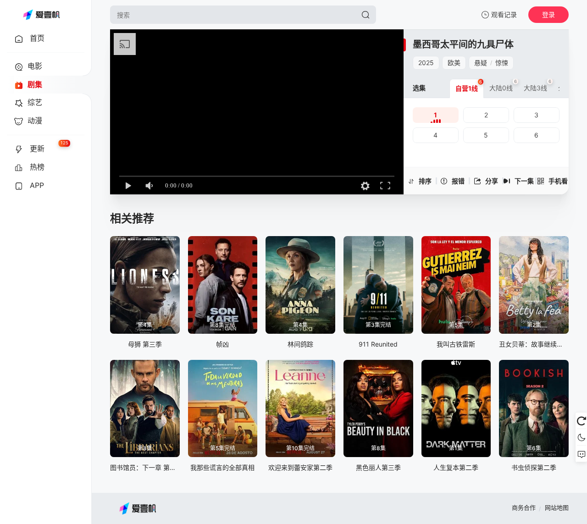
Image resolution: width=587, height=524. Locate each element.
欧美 (454, 62)
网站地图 (557, 507)
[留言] (581, 454)
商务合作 (524, 507)
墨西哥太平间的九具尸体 (463, 44)
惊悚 (501, 62)
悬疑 (480, 62)
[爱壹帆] (41, 14)
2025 (426, 62)
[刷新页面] (581, 421)
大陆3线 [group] (537, 85)
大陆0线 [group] (503, 85)
